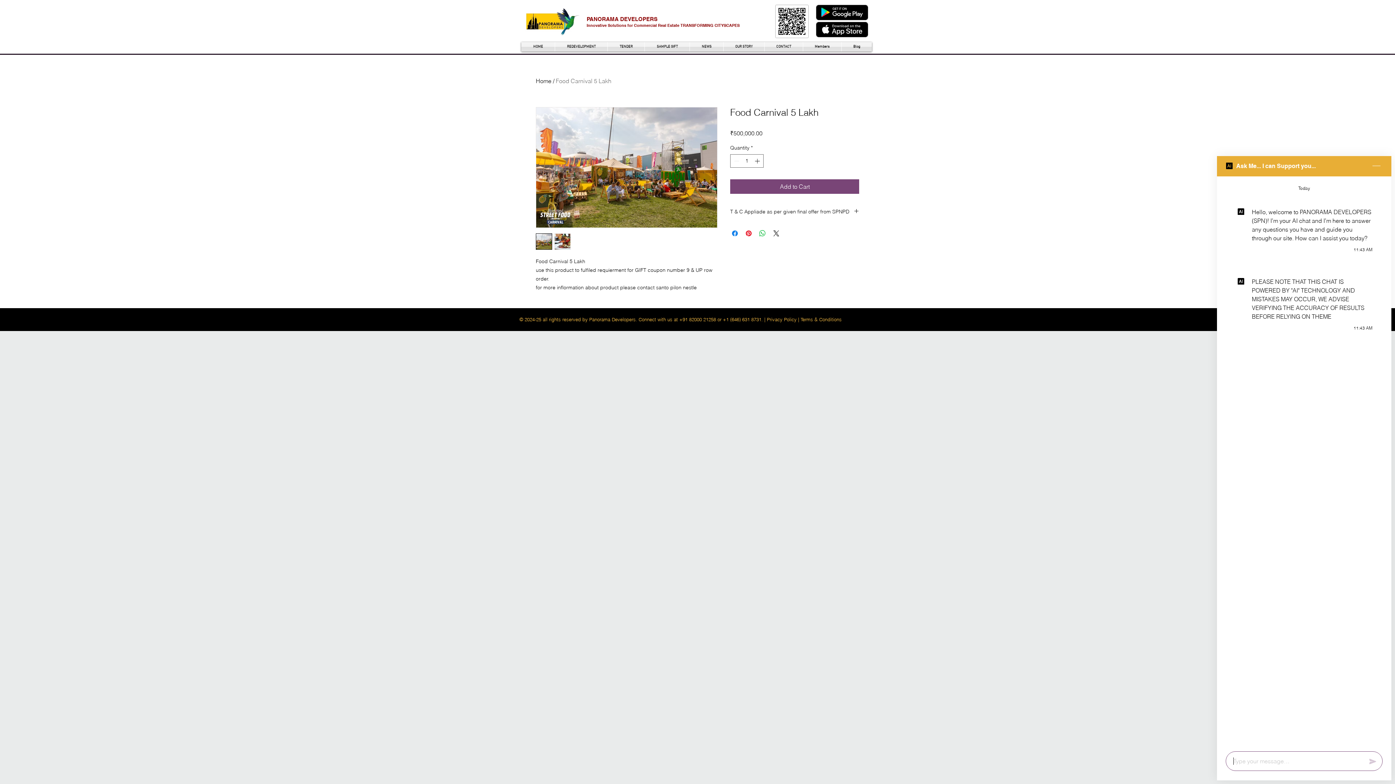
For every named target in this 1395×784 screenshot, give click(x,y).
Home (543, 81)
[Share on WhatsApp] (762, 233)
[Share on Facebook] (735, 233)
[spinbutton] (746, 161)
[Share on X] (776, 233)
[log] (1304, 461)
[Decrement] (735, 161)
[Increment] (758, 161)
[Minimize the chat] (1376, 166)
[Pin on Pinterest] (748, 233)
